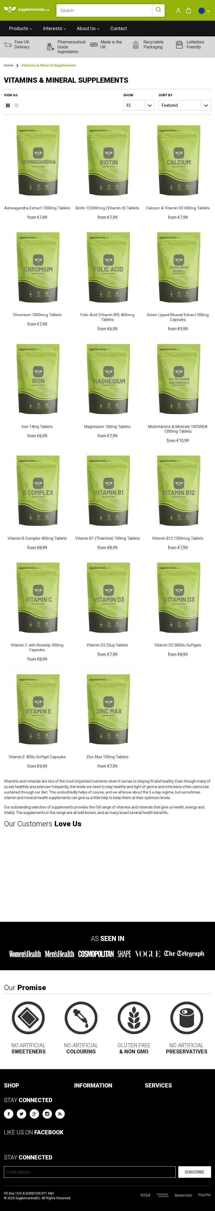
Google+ (34, 1114)
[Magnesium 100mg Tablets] (107, 388)
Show (128, 95)
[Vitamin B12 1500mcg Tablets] (178, 500)
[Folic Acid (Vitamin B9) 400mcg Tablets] (107, 279)
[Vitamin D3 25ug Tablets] (107, 607)
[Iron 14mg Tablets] (37, 388)
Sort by (166, 95)
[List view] (16, 105)
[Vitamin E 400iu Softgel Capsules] (37, 718)
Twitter (21, 1114)
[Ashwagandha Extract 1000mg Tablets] (37, 170)
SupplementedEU (27, 1198)
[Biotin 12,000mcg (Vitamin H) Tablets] (107, 170)
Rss (60, 1114)
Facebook (8, 1114)
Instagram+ (47, 1114)
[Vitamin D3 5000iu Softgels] (178, 607)
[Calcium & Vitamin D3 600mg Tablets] (178, 170)
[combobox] (110, 10)
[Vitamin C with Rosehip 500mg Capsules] (37, 609)
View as (10, 95)
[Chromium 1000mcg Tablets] (37, 277)
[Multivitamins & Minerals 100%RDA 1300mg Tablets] (178, 390)
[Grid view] (8, 105)
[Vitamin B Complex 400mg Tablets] (37, 500)
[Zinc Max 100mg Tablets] (107, 718)
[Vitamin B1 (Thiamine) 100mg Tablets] (107, 500)
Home (8, 65)
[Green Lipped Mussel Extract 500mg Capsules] (178, 279)
